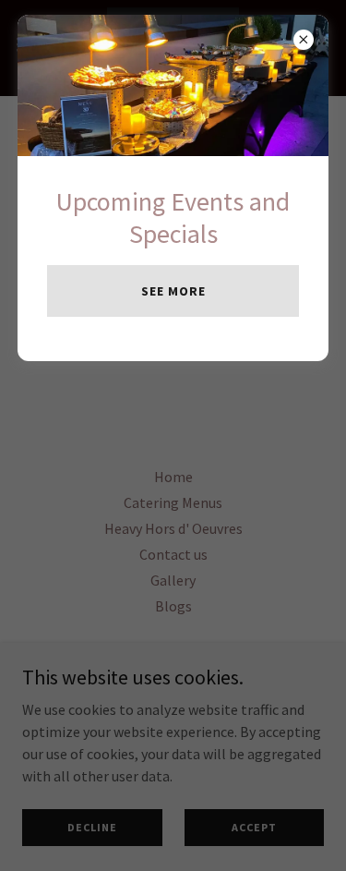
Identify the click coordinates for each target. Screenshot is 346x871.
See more (173, 291)
